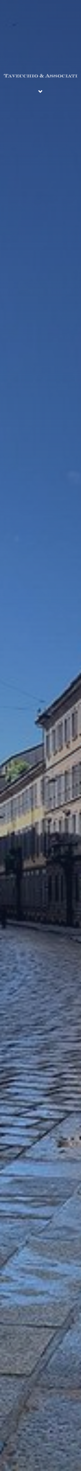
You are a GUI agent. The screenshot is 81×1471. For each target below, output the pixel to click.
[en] (70, 5)
